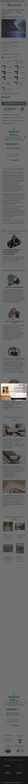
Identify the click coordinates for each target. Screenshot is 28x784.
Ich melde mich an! (19, 398)
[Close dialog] (26, 384)
